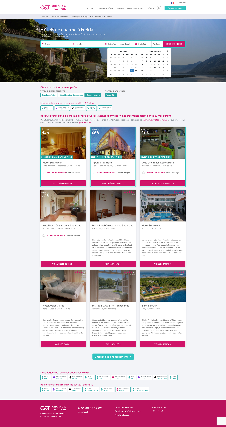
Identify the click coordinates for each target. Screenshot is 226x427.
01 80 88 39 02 (91, 408)
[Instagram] (154, 411)
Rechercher (174, 44)
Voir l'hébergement (62, 183)
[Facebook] (158, 411)
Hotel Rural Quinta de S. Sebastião (62, 225)
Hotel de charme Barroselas (54, 229)
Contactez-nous (159, 407)
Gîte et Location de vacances (71, 95)
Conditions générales (124, 407)
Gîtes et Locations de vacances (130, 8)
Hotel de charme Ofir (151, 166)
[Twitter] (162, 411)
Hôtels (151, 8)
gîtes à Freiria (85, 122)
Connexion (182, 2)
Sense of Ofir (149, 305)
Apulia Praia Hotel (102, 162)
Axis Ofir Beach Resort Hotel (158, 162)
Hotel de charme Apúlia (102, 166)
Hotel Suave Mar (52, 162)
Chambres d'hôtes (105, 8)
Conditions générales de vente (128, 411)
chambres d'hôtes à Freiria (155, 120)
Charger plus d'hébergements (112, 356)
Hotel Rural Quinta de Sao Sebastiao (112, 225)
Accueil (90, 8)
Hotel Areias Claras (53, 305)
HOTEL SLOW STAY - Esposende (110, 305)
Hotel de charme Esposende (54, 166)
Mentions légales (122, 415)
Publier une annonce (175, 8)
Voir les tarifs (112, 264)
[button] (172, 3)
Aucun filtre (110, 95)
